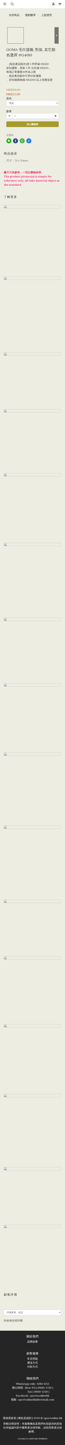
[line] (8, 140)
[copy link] (28, 140)
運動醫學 (30, 15)
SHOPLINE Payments (38, 1439)
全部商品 (14, 15)
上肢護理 (46, 15)
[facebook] (15, 140)
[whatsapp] (22, 140)
